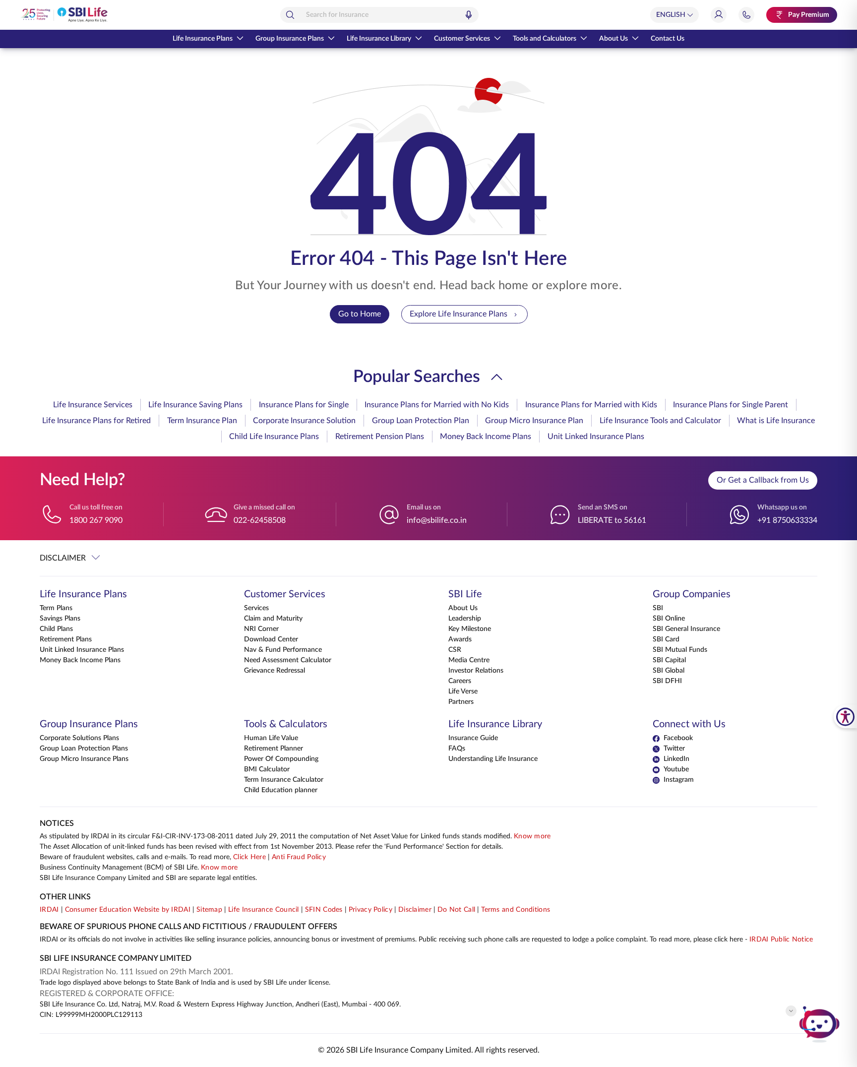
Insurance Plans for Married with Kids (591, 405)
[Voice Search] (469, 15)
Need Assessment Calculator (287, 660)
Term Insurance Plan (202, 421)
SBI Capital (669, 660)
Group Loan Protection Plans (84, 748)
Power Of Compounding (281, 758)
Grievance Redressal (274, 670)
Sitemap (209, 909)
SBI (658, 608)
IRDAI (49, 909)
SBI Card (666, 639)
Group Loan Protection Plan (420, 421)
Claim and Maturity (273, 618)
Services (256, 608)
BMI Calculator (267, 769)
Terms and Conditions (515, 909)
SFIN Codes (324, 909)
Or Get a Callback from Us (763, 480)
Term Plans (56, 608)
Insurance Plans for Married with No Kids (437, 405)
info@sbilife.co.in (437, 520)
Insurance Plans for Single (304, 405)
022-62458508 (260, 520)
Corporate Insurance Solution (304, 421)
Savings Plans (60, 618)
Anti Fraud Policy (299, 857)
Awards (460, 639)
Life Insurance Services (92, 405)
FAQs (456, 748)
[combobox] (379, 15)
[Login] (719, 15)
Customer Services (462, 38)
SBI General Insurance (686, 629)
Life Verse (463, 691)
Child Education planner (280, 790)
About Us (613, 38)
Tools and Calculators (544, 38)
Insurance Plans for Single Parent (730, 405)
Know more (532, 836)
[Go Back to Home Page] (64, 15)
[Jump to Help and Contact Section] (746, 15)
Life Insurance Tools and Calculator (660, 421)
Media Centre (469, 660)
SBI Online (669, 618)
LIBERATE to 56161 (612, 520)
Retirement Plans (66, 639)
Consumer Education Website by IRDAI (128, 909)
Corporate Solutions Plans (79, 738)
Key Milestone (469, 629)
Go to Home (359, 314)
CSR (454, 649)
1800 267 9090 (95, 520)
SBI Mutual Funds (680, 649)
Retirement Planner (273, 748)
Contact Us (667, 38)
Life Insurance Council (263, 909)
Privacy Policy (370, 909)
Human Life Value (271, 738)
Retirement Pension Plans (379, 436)
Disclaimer (414, 909)
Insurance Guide (473, 738)
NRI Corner (261, 629)
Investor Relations (475, 670)
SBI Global (668, 670)
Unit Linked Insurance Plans (596, 436)
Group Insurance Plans (289, 38)
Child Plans (56, 629)
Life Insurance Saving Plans (195, 405)
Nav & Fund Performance (283, 649)
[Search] (290, 15)
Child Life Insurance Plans (274, 436)
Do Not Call (456, 909)
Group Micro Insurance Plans (84, 758)
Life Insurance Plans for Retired (96, 421)
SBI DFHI (667, 681)
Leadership (464, 618)
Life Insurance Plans (203, 38)
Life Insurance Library (379, 38)
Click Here (249, 857)
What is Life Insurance (776, 421)
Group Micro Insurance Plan (534, 421)
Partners (461, 701)
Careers (459, 681)
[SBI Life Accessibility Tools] (845, 716)
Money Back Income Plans (485, 436)
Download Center (271, 639)
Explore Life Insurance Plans (458, 314)
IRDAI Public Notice (781, 939)
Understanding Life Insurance (493, 758)
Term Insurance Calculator (283, 779)
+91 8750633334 (787, 520)
